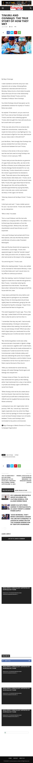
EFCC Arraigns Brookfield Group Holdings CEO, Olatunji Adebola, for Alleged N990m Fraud (20, 498)
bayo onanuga (9, 454)
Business (4, 508)
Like (29, 660)
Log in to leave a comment (16, 538)
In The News (8, 12)
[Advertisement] (16, 66)
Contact (15, 758)
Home (3, 12)
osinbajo (16, 454)
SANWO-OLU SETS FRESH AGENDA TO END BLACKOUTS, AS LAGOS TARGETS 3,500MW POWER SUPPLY (20, 508)
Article (4, 518)
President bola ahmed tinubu (8, 456)
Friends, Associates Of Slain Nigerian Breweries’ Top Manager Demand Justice (23, 479)
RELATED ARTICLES (8, 490)
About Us (21, 758)
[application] (16, 595)
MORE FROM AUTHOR (21, 490)
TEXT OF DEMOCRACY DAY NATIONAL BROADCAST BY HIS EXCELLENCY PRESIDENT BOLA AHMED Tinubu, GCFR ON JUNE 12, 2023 (9, 480)
